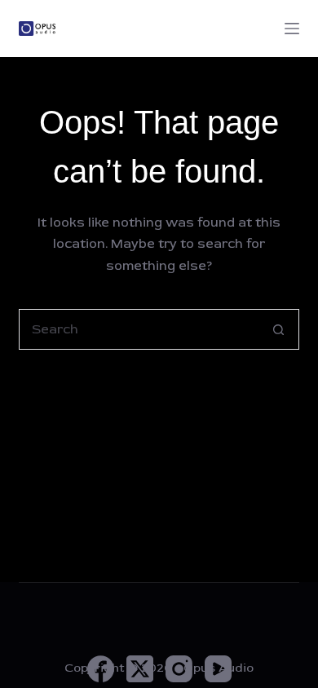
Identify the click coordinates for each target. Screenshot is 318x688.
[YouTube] (218, 668)
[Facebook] (100, 668)
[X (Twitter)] (139, 668)
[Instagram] (179, 668)
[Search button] (278, 329)
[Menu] (292, 28)
